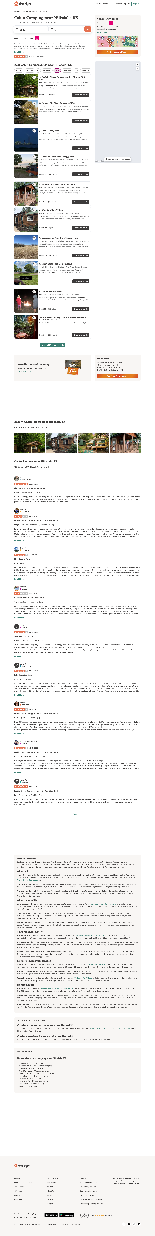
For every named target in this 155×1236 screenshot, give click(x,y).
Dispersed (47, 70)
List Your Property (122, 4)
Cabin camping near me (89, 1191)
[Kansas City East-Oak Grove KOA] (52, 194)
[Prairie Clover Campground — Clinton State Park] (52, 86)
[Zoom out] (137, 68)
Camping (17, 11)
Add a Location (20, 1187)
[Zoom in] (137, 64)
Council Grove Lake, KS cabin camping (35, 1066)
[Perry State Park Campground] (52, 273)
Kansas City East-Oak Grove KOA (29, 598)
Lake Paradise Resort (23, 675)
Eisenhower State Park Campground (30, 488)
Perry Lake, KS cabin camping (32, 1068)
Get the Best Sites (103, 4)
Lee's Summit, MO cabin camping (33, 1076)
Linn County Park (22, 559)
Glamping (67, 70)
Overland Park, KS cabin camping (33, 1081)
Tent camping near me (88, 1182)
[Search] (87, 29)
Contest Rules (51, 1224)
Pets (76, 70)
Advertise (50, 1187)
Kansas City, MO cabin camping (32, 1063)
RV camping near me (88, 1187)
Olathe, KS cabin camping (30, 1086)
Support (50, 1204)
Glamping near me (87, 1195)
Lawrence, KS (113, 365)
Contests (17, 1195)
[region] (118, 112)
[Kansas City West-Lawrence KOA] (52, 112)
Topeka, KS (115, 368)
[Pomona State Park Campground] (52, 166)
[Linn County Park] (52, 140)
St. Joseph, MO (117, 370)
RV (38, 70)
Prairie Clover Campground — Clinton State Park (36, 520)
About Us (50, 1191)
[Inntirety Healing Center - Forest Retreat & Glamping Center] (52, 327)
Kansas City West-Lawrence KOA (90, 935)
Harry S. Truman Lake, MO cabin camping (37, 1073)
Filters (20, 70)
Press (49, 1195)
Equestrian (86, 70)
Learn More (102, 32)
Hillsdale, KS (35, 11)
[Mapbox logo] (100, 161)
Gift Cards (18, 1191)
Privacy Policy (63, 1224)
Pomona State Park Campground (101, 904)
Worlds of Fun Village (24, 636)
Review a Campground (23, 1182)
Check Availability (81, 95)
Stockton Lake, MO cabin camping (34, 1071)
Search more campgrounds (119, 159)
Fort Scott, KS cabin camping (31, 1079)
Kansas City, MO (115, 362)
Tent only (30, 70)
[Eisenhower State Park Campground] (52, 247)
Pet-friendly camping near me (91, 1204)
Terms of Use (75, 1224)
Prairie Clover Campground (28, 880)
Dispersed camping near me (91, 1199)
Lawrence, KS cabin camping (31, 1084)
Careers (50, 1199)
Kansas (25, 11)
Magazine (18, 1199)
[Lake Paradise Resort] (52, 301)
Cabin (57, 70)
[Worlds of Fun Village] (52, 219)
